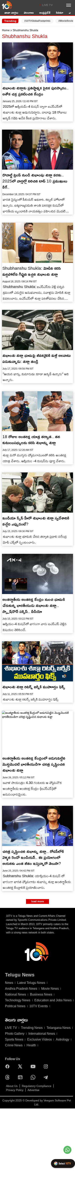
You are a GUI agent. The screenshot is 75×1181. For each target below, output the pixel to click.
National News (15, 994)
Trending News (32, 1027)
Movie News (50, 988)
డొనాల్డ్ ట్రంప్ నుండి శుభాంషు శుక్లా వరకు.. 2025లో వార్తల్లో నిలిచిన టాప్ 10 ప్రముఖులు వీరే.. (34, 181)
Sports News (14, 1039)
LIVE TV (47, 5)
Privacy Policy (14, 1090)
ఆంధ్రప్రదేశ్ (44, 12)
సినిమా (59, 12)
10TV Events (38, 1006)
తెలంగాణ (29, 12)
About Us (12, 1086)
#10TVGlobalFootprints (37, 20)
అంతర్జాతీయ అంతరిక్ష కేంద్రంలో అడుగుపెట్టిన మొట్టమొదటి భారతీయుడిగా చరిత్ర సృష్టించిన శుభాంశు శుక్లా (33, 764)
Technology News (17, 1000)
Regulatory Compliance (36, 1086)
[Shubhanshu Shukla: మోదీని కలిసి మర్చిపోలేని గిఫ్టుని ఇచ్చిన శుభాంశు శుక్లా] (37, 243)
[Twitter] (21, 1066)
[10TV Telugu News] (7, 5)
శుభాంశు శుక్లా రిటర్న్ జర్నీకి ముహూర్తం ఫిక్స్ (33, 686)
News (9, 982)
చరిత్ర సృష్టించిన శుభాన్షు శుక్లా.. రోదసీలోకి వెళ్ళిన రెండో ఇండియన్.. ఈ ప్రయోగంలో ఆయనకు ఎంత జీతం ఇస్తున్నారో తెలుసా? (33, 857)
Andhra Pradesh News (21, 988)
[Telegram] (46, 1077)
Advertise (33, 1090)
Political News (15, 1006)
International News (41, 1033)
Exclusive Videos (39, 1039)
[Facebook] (8, 1066)
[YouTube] (34, 1066)
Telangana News (59, 1027)
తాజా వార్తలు (11, 12)
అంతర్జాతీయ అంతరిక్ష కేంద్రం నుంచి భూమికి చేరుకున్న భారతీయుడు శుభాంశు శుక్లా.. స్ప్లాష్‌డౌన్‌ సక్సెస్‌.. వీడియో (33, 605)
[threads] (8, 1077)
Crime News (14, 1045)
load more (37, 901)
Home (6, 30)
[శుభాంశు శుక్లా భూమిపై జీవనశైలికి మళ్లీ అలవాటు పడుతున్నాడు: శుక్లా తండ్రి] (37, 330)
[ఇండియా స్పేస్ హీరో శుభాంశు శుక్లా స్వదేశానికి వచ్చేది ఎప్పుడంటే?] (37, 492)
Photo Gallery (14, 1033)
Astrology (62, 1039)
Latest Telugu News (31, 982)
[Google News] (21, 1077)
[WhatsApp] (34, 1077)
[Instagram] (46, 1066)
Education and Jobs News (53, 1000)
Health (31, 1045)
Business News (41, 994)
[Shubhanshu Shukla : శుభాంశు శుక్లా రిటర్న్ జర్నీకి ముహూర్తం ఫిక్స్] (37, 661)
